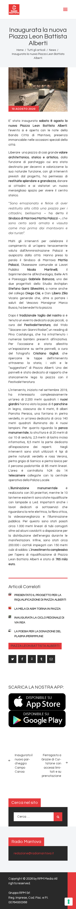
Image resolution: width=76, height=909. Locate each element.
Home (20, 50)
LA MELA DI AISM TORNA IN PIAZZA (37, 608)
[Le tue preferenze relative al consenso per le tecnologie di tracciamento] (69, 902)
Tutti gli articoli (36, 50)
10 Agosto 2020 (23, 108)
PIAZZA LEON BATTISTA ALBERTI (35, 645)
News (52, 50)
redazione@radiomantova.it (34, 853)
